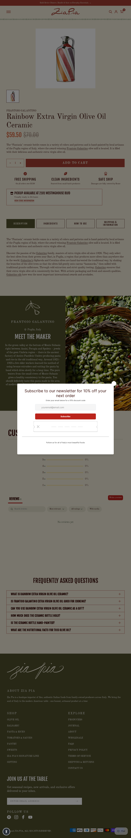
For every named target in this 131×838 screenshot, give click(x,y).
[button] (6, 831)
